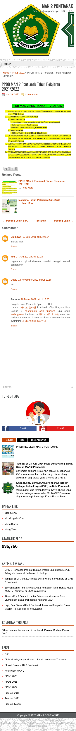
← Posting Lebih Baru (15, 220)
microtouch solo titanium (40, 311)
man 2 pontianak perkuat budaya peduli (47, 630)
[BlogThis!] (9, 169)
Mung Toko (10, 529)
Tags (22, 440)
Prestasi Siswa (13, 704)
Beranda (41, 220)
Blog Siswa (11, 512)
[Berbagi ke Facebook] (16, 169)
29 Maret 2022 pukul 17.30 (35, 299)
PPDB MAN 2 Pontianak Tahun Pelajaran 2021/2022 (31, 86)
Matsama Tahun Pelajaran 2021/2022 (39, 200)
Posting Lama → (63, 220)
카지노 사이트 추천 (49, 314)
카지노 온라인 (28, 307)
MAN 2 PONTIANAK (57, 6)
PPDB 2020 (11, 676)
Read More (27, 187)
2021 (7, 654)
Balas (14, 246)
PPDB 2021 (18, 72)
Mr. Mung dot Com (14, 518)
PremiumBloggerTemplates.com (15, 723)
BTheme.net (36, 723)
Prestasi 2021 (12, 698)
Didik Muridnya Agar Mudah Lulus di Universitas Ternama (35, 659)
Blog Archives (38, 440)
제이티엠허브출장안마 (34, 320)
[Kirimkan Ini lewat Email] (5, 169)
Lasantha (59, 720)
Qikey (14, 279)
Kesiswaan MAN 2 (14, 670)
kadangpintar (17, 314)
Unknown (16, 236)
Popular (9, 440)
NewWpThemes (29, 720)
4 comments (31, 94)
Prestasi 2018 (12, 693)
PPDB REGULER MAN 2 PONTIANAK (37, 446)
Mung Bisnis (11, 524)
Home (6, 72)
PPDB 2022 (11, 687)
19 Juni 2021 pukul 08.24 (36, 236)
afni (13, 256)
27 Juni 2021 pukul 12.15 (29, 256)
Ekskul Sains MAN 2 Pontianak (21, 665)
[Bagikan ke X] (12, 169)
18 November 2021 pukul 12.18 (34, 279)
